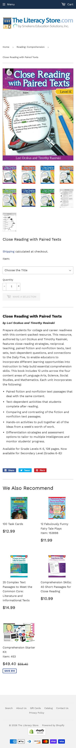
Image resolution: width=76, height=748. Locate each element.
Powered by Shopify (53, 725)
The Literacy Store (28, 725)
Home (6, 47)
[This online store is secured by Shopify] (37, 734)
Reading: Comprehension (31, 47)
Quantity (8, 279)
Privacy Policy (36, 712)
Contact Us (62, 708)
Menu (11, 4)
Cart (69, 4)
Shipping (8, 251)
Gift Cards (35, 708)
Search (9, 708)
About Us (21, 708)
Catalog (48, 708)
